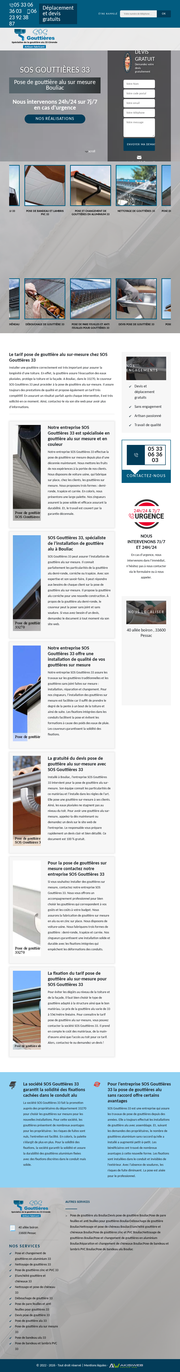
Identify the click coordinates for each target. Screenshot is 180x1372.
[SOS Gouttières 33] (33, 39)
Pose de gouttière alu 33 (31, 1321)
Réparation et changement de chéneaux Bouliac (111, 1244)
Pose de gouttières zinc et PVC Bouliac (118, 1232)
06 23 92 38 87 (23, 18)
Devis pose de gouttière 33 (32, 1315)
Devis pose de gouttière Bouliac (128, 1215)
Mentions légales (95, 1365)
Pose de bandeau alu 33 (30, 1338)
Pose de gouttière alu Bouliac (89, 1215)
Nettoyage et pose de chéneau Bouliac (105, 1227)
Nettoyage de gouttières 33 (33, 1264)
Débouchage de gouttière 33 (33, 1298)
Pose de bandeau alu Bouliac (114, 1249)
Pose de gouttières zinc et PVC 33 (36, 1270)
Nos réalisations (55, 119)
